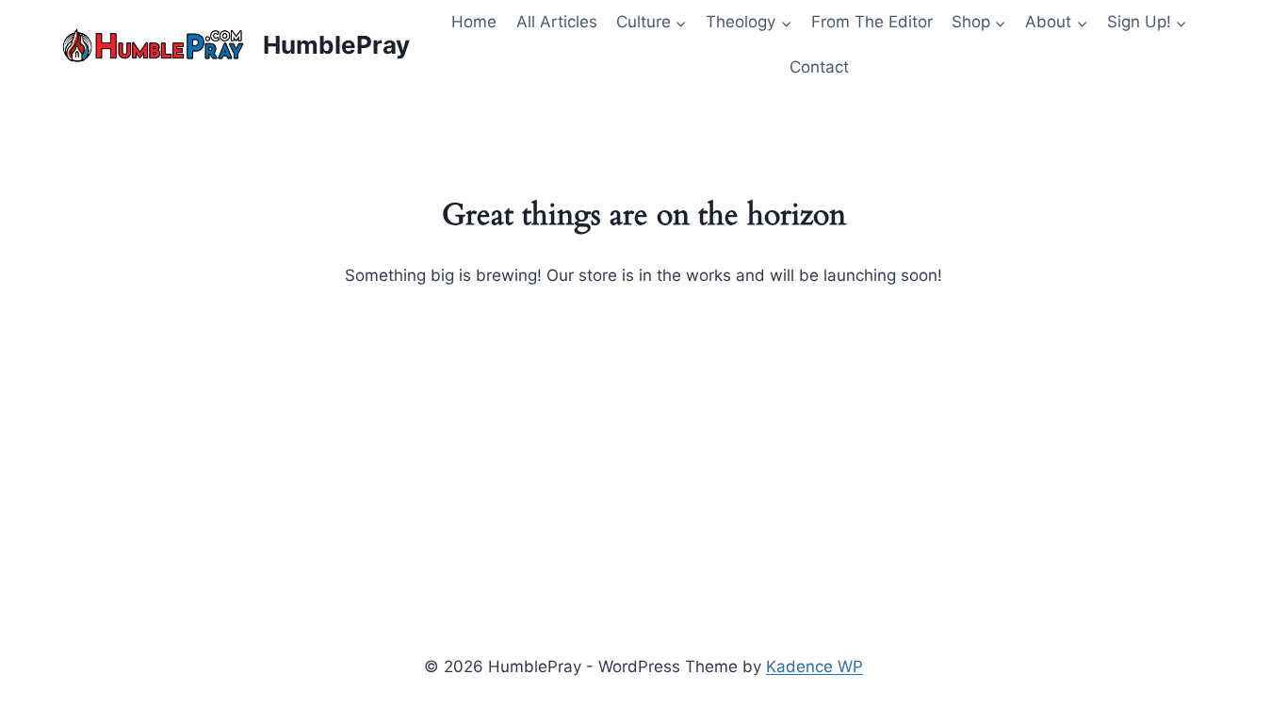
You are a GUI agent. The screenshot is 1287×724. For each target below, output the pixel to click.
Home (474, 21)
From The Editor (872, 21)
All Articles (556, 21)
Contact (819, 67)
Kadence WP (814, 666)
